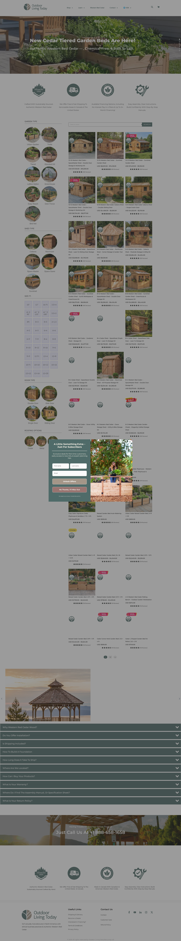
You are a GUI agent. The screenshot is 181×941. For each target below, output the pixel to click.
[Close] (129, 441)
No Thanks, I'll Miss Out (69, 490)
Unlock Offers (69, 481)
